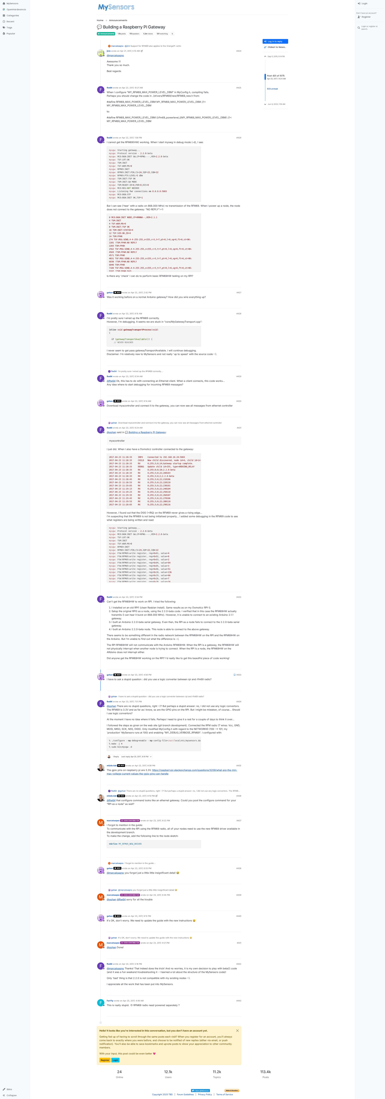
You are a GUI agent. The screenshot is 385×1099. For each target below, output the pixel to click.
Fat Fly (110, 1000)
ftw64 (109, 87)
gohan (110, 292)
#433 (238, 675)
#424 (238, 51)
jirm (109, 51)
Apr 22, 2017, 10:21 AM (132, 87)
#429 (238, 376)
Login (115, 1060)
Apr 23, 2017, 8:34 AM (132, 376)
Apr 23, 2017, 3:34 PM (132, 597)
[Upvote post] (227, 79)
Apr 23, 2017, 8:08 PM (145, 765)
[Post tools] (238, 79)
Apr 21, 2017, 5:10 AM (130, 51)
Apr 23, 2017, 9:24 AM (132, 428)
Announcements (107, 34)
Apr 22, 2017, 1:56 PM (132, 137)
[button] (15, 1089)
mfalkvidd (112, 765)
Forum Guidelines (185, 1094)
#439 (238, 895)
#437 (239, 820)
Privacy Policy (205, 1094)
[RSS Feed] (172, 33)
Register (105, 1060)
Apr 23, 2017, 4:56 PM (141, 675)
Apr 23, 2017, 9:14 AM (141, 401)
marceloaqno (117, 46)
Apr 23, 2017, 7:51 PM (132, 701)
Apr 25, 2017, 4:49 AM (133, 1000)
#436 (238, 796)
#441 (239, 943)
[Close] (237, 1030)
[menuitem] (370, 3)
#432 (238, 597)
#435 (238, 765)
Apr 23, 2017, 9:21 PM (159, 943)
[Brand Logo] (116, 7)
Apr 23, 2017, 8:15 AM (132, 313)
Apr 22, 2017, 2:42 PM (141, 292)
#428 (238, 313)
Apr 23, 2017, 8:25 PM (141, 868)
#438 (238, 868)
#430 (238, 401)
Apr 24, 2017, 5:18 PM (132, 964)
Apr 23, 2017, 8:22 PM (159, 820)
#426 (238, 137)
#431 (239, 428)
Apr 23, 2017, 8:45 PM (159, 895)
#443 (238, 1000)
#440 (238, 916)
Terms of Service (224, 1094)
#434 (238, 701)
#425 (238, 87)
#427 (239, 292)
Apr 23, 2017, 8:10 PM (145, 796)
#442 (238, 964)
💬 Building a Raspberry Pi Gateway (145, 432)
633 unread (272, 89)
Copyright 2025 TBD (162, 1094)
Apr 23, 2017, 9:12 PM (141, 916)
